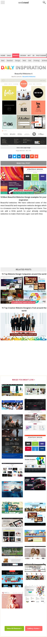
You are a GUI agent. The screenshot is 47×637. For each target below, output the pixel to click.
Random (10, 60)
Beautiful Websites (23, 77)
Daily (9, 55)
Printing (36, 60)
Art (29, 55)
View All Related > (14, 628)
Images (16, 55)
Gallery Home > (33, 628)
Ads (29, 60)
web (23, 2)
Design (23, 55)
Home (3, 55)
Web (24, 60)
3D (33, 55)
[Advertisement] (23, 29)
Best (2, 60)
